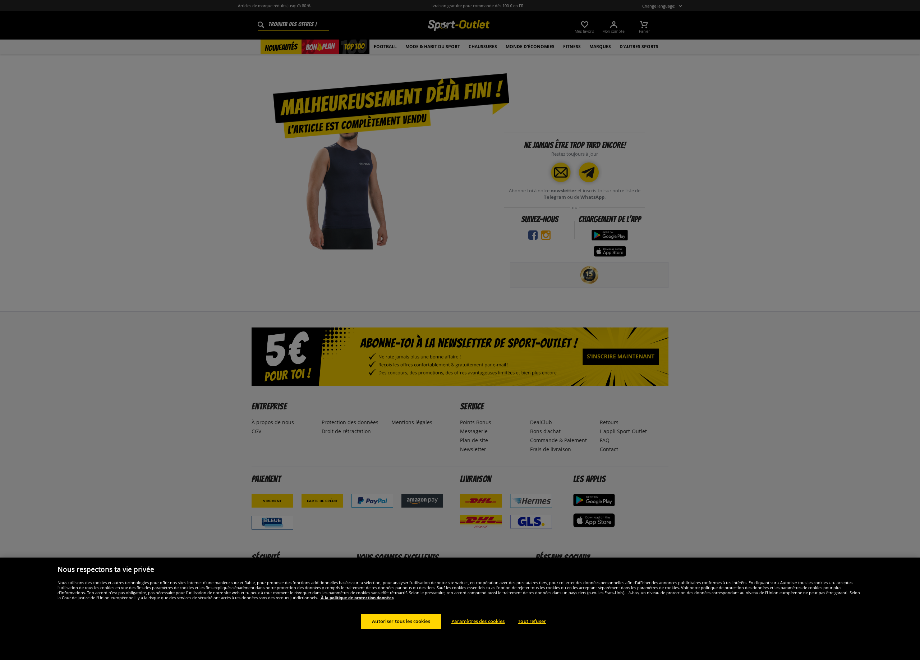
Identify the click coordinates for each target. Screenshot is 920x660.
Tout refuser (532, 621)
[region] (460, 609)
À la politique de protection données (357, 597)
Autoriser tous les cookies (401, 621)
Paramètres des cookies (478, 621)
